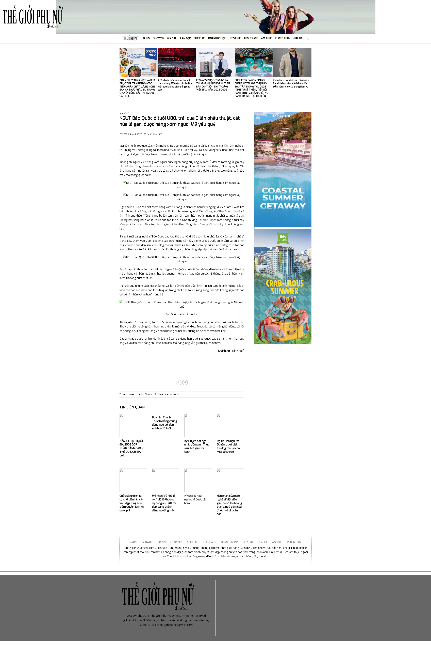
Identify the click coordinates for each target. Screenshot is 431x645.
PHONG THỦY (282, 38)
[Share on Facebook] (178, 382)
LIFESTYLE (235, 38)
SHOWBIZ (158, 38)
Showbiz (124, 113)
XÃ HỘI (146, 38)
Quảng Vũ (158, 134)
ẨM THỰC (266, 38)
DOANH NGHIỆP (216, 38)
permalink (174, 394)
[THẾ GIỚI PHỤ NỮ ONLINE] (33, 17)
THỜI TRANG (251, 38)
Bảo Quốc (183, 150)
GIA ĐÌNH (172, 38)
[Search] (307, 38)
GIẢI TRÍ (297, 38)
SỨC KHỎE (199, 38)
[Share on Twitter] (185, 382)
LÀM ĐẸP (185, 38)
